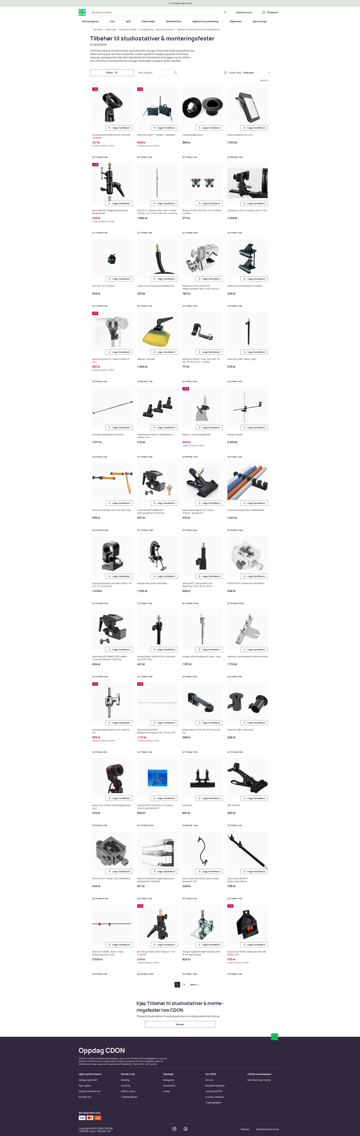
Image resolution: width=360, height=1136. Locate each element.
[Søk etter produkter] (225, 12)
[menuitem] (90, 21)
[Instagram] (174, 1128)
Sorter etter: (235, 72)
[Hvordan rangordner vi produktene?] (225, 72)
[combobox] (159, 12)
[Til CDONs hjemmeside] (82, 12)
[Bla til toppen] (274, 1036)
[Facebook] (185, 1128)
